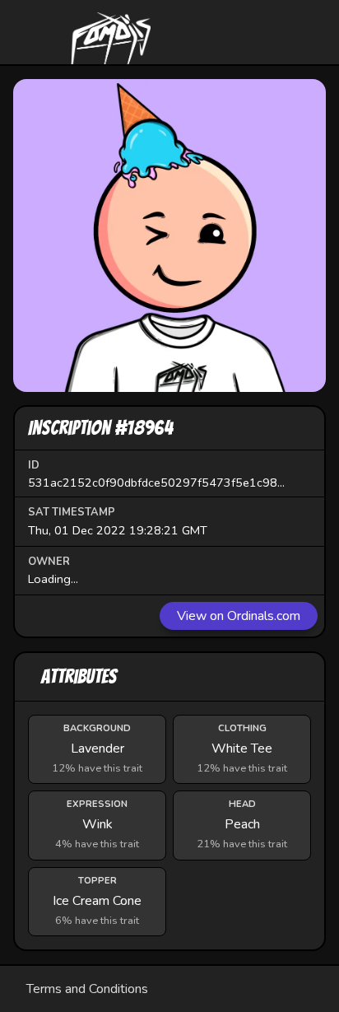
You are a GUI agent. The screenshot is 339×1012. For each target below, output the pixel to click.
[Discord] (253, 32)
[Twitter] (303, 32)
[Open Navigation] (35, 32)
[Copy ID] (300, 482)
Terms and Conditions (87, 989)
